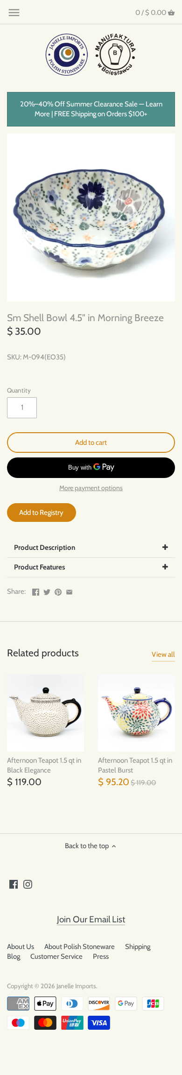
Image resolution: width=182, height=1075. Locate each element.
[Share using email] (69, 590)
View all (163, 654)
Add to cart (91, 442)
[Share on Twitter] (46, 590)
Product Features (39, 567)
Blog (13, 956)
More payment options (91, 488)
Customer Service (56, 956)
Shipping (137, 946)
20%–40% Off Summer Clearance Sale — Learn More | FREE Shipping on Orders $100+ (91, 109)
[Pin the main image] (58, 590)
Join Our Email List (91, 919)
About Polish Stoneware (79, 946)
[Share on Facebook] (35, 590)
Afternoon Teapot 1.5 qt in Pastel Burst (135, 765)
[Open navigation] (14, 13)
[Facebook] (13, 884)
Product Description (44, 547)
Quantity (19, 390)
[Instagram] (27, 884)
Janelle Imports (76, 986)
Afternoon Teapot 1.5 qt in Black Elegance (44, 765)
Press (101, 956)
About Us (20, 946)
